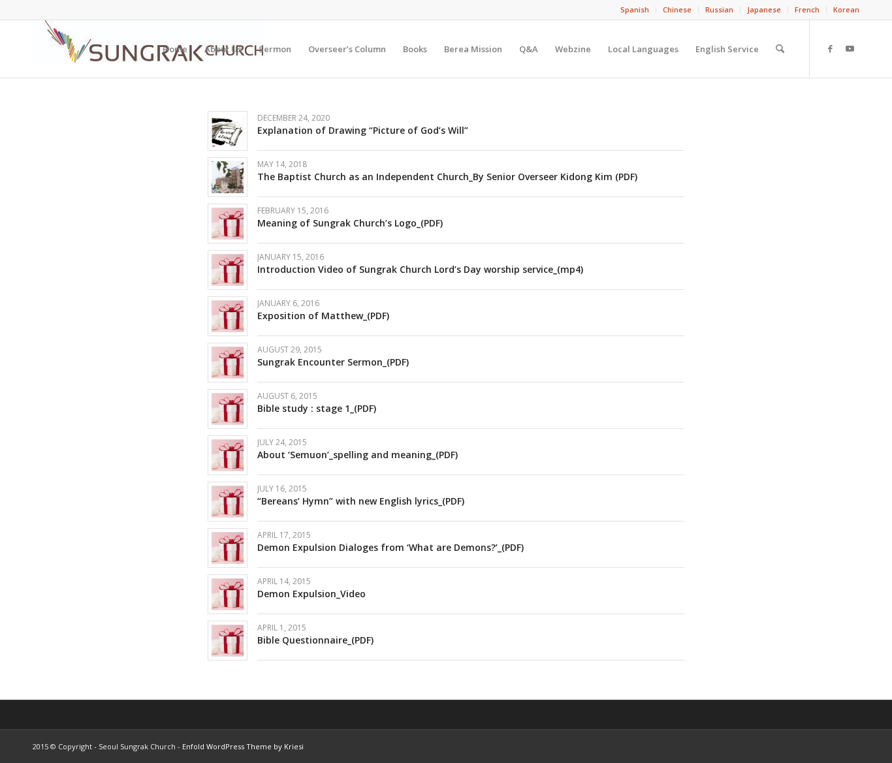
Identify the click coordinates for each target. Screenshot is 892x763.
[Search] (780, 49)
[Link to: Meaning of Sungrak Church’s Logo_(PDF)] (228, 224)
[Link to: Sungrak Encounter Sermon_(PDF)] (228, 363)
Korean (846, 9)
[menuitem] (635, 10)
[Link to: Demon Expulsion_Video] (228, 594)
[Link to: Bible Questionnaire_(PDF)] (228, 641)
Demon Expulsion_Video (311, 593)
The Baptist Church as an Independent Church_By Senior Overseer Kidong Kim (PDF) (447, 176)
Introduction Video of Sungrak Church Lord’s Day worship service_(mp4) (420, 269)
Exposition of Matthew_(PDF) (323, 315)
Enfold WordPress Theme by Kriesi (243, 746)
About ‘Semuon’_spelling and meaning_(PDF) (357, 454)
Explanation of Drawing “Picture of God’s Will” (362, 130)
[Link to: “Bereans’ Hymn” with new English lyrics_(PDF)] (228, 502)
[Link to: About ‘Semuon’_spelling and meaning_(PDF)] (228, 455)
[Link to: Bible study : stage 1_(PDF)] (228, 409)
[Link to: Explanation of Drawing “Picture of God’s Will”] (228, 131)
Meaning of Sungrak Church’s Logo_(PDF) (350, 223)
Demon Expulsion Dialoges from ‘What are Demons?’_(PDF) (390, 547)
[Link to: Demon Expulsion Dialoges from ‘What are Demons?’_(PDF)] (228, 548)
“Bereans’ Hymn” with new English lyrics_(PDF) (360, 501)
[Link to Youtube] (849, 48)
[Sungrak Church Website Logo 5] (148, 49)
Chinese (677, 9)
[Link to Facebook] (830, 48)
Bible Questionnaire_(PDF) (315, 640)
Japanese (764, 9)
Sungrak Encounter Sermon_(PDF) (333, 362)
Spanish (634, 9)
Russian (719, 9)
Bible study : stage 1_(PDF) (316, 408)
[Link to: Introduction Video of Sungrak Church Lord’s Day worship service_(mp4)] (228, 270)
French (807, 9)
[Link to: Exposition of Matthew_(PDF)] (228, 316)
